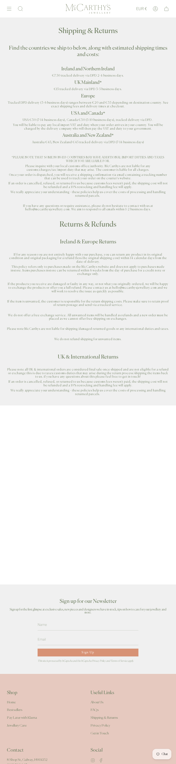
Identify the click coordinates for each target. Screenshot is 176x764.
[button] (20, 8)
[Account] (155, 8)
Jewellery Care (17, 725)
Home (11, 702)
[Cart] (166, 8)
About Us (97, 702)
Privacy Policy (99, 661)
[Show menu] (9, 8)
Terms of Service (118, 661)
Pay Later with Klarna (22, 717)
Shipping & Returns (104, 717)
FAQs (95, 710)
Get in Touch (100, 733)
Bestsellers (14, 710)
